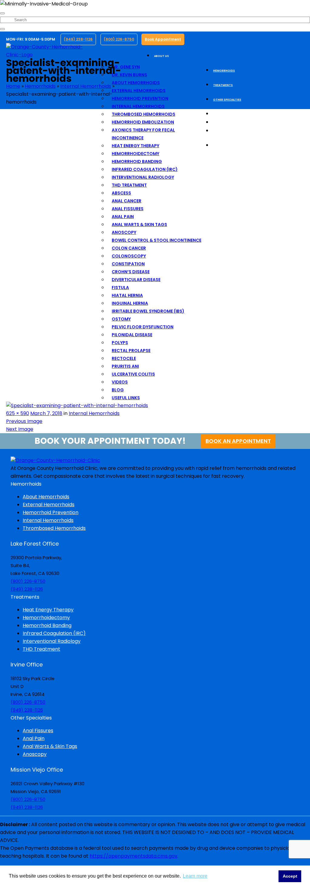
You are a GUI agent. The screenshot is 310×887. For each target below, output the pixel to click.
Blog (118, 390)
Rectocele (124, 358)
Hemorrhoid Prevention (140, 98)
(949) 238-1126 (78, 39)
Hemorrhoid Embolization (143, 122)
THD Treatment (129, 185)
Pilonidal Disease (132, 335)
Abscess (121, 193)
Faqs (217, 123)
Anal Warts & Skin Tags (139, 224)
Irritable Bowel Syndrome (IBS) (148, 311)
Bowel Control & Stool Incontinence (156, 240)
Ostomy (121, 319)
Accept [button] (290, 876)
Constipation (128, 264)
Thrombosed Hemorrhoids (143, 114)
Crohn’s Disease (131, 272)
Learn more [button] (195, 876)
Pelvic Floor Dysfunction (142, 327)
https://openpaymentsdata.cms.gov (133, 855)
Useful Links (126, 398)
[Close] (2, 13)
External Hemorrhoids (139, 91)
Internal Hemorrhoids (138, 106)
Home (13, 86)
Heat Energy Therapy (135, 146)
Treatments (223, 85)
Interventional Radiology (143, 177)
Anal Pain (123, 217)
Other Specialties (227, 99)
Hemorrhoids (224, 70)
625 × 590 (17, 413)
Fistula (120, 287)
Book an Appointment (238, 441)
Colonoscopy (129, 256)
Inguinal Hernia (130, 303)
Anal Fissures (127, 209)
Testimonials (224, 114)
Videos (120, 382)
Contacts (221, 146)
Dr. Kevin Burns (129, 75)
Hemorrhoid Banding (137, 161)
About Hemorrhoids (136, 83)
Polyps (120, 343)
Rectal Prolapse (131, 350)
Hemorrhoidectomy (135, 154)
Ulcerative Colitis (133, 374)
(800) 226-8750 (119, 39)
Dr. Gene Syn (126, 67)
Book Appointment (163, 39)
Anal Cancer (126, 201)
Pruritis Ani (125, 366)
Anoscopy (124, 232)
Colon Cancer (129, 248)
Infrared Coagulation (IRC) (145, 169)
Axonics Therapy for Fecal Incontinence (143, 134)
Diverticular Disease (136, 280)
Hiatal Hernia (127, 295)
